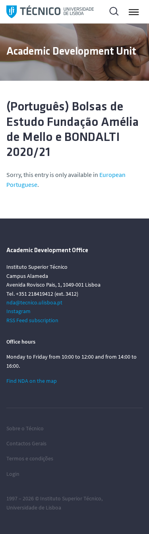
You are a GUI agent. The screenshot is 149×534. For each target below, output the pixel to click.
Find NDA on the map (31, 380)
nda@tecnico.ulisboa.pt (34, 302)
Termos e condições (29, 458)
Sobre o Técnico (25, 428)
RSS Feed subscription (32, 320)
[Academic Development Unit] (50, 11)
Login (12, 473)
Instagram (18, 311)
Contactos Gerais (26, 443)
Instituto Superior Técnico (70, 498)
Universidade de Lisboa (33, 507)
